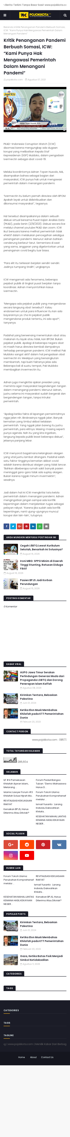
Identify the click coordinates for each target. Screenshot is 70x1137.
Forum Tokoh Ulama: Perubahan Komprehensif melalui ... (51, 795)
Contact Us (47, 1057)
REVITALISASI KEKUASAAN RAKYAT (18, 802)
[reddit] (27, 844)
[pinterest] (43, 844)
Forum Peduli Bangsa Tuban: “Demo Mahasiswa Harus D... (51, 783)
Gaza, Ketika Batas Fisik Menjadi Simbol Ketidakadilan (41, 958)
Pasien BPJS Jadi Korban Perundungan (36, 582)
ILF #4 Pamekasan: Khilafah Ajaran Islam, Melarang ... (16, 783)
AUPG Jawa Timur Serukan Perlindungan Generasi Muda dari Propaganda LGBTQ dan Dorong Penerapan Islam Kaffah (42, 678)
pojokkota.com (14, 79)
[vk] (59, 844)
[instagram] (11, 855)
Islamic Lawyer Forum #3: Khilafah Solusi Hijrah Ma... (18, 793)
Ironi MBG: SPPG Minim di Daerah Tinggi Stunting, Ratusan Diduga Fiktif (41, 564)
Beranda (8, 27)
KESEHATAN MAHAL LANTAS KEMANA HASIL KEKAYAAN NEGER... (51, 820)
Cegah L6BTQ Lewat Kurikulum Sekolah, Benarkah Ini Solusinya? (41, 547)
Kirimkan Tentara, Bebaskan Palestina (38, 697)
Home (21, 1057)
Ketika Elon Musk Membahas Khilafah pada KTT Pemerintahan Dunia (42, 713)
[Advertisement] (35, 1100)
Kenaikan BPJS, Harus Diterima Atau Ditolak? (16, 810)
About (33, 1057)
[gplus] (11, 844)
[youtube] (27, 855)
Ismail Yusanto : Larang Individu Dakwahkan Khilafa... (49, 808)
